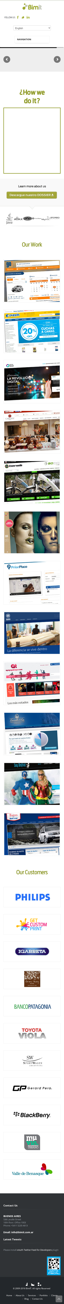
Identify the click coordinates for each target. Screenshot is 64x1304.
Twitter (23, 17)
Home (9, 1295)
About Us (20, 1295)
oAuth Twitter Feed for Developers (34, 1249)
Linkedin (28, 17)
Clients (54, 1295)
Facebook (18, 17)
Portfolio (44, 1295)
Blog (26, 1298)
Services (32, 1295)
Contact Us (37, 1298)
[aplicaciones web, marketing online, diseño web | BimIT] (32, 6)
